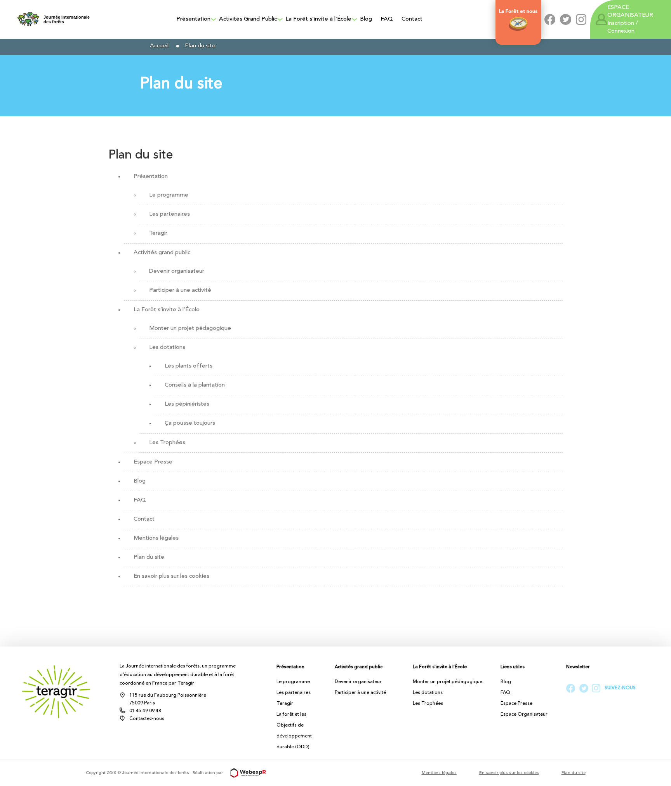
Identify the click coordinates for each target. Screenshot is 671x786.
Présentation (193, 19)
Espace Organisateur (524, 714)
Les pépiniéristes (187, 404)
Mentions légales (156, 538)
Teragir (158, 233)
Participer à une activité (180, 290)
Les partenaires (169, 214)
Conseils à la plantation (195, 385)
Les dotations (167, 347)
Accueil (159, 46)
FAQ (387, 19)
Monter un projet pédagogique (190, 328)
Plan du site (149, 557)
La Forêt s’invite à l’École (318, 19)
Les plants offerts (188, 366)
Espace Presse (153, 462)
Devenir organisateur (176, 271)
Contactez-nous (146, 718)
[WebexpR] (245, 773)
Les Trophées (167, 443)
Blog (366, 19)
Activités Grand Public (248, 19)
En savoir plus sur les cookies (171, 576)
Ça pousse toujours (190, 423)
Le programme (168, 195)
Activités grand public (162, 253)
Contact (412, 19)
